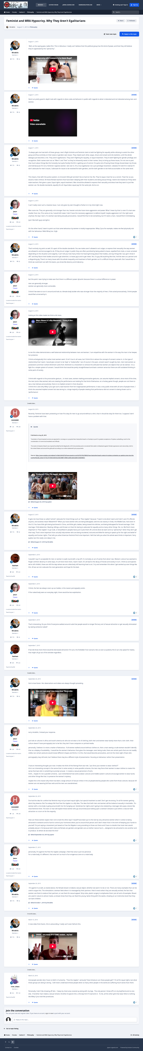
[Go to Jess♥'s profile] (15, 204)
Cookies (16, 1047)
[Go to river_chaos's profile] (15, 979)
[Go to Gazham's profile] (15, 558)
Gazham (15, 566)
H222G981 (15, 420)
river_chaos (15, 987)
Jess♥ (15, 212)
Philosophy (33, 27)
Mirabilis (12, 27)
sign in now (49, 1013)
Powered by (129, 1047)
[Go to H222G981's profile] (15, 413)
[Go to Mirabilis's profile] (7, 27)
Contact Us (8, 1047)
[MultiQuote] (29, 87)
